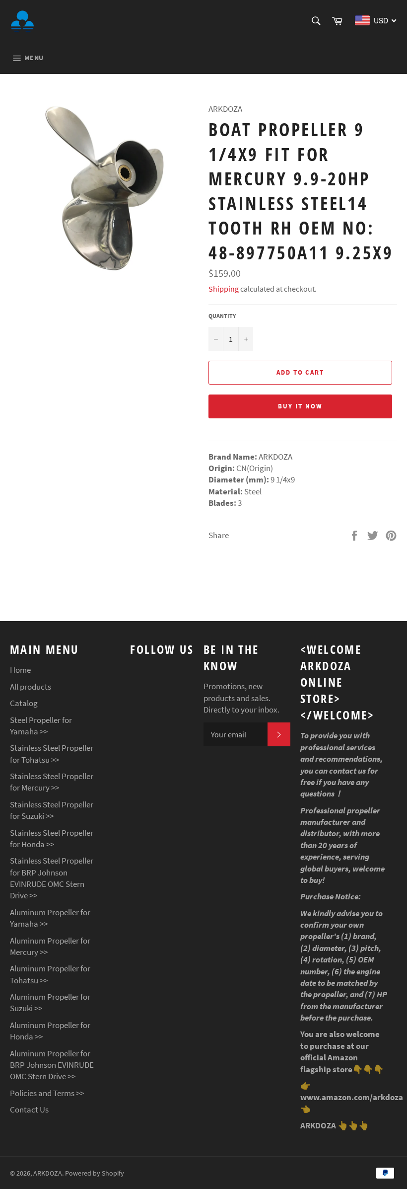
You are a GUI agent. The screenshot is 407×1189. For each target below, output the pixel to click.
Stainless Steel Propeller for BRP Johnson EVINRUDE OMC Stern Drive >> (51, 878)
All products (30, 686)
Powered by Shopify (94, 1173)
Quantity (222, 315)
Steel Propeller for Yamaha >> (41, 725)
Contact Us (29, 1109)
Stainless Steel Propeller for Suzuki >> (51, 810)
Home (20, 669)
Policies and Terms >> (47, 1093)
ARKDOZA (47, 1173)
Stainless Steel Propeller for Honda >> (51, 838)
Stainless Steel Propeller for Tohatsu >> (51, 753)
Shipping (223, 289)
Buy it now (300, 406)
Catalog (24, 703)
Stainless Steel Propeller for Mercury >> (51, 782)
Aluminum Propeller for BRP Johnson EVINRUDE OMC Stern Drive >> (52, 1065)
